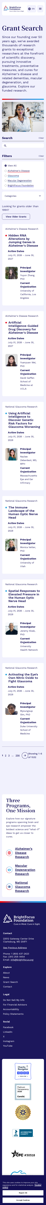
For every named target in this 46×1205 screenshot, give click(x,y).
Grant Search (10, 982)
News (6, 977)
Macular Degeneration (20, 180)
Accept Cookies (23, 1200)
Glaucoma (13, 175)
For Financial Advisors (15, 1004)
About (6, 972)
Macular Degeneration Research (25, 870)
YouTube (7, 1045)
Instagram (8, 1041)
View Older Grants (16, 216)
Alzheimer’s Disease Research (23, 853)
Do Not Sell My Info (13, 1000)
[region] (23, 1190)
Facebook (8, 1027)
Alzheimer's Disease (19, 170)
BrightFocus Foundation (21, 185)
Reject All (23, 1193)
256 (18, 755)
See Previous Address (15, 947)
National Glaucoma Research (22, 887)
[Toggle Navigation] (40, 8)
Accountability (11, 1009)
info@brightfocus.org (22, 959)
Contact (7, 986)
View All (12, 165)
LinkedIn (7, 1032)
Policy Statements (13, 1014)
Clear (41, 138)
